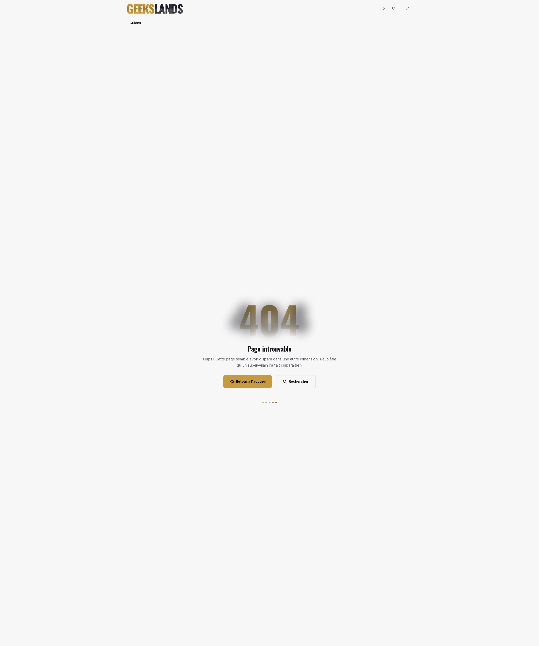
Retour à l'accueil (250, 381)
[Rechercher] (394, 8)
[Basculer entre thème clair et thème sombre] (385, 8)
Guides (135, 23)
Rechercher (299, 381)
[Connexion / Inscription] (407, 8)
